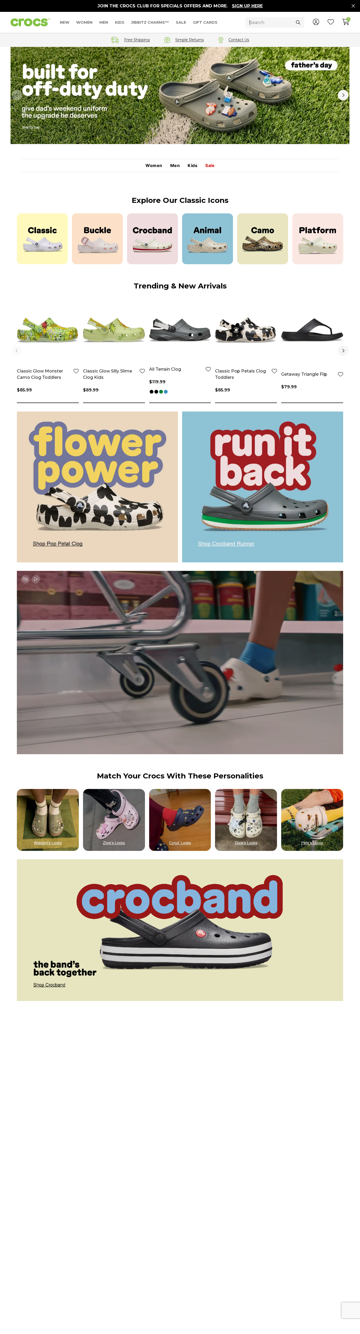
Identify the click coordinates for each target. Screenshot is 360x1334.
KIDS (119, 22)
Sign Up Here (247, 5)
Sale (210, 165)
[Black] (151, 392)
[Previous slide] (17, 95)
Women (153, 165)
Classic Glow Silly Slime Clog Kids (107, 374)
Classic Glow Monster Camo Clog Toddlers (40, 374)
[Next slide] (343, 95)
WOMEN (84, 22)
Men (175, 165)
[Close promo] (353, 6)
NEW (64, 22)
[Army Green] (161, 392)
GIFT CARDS (205, 22)
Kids (192, 165)
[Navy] (165, 392)
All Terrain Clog (165, 369)
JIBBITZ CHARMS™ (150, 22)
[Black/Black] (156, 392)
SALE (181, 22)
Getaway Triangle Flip (304, 374)
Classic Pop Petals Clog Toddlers (240, 374)
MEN (103, 22)
